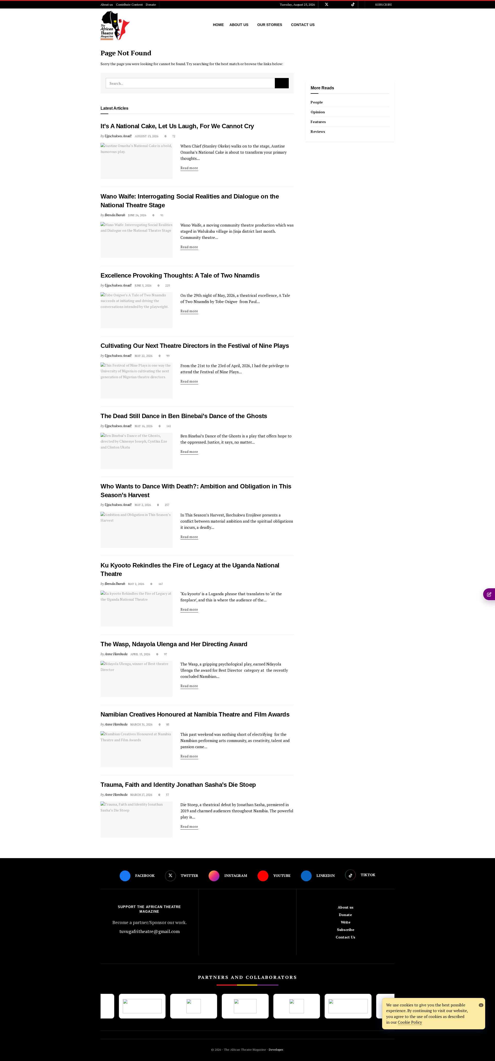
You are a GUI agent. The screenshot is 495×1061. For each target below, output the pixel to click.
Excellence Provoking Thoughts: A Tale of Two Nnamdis (180, 275)
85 (167, 724)
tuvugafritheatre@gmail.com (149, 931)
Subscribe (383, 4)
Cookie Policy (410, 1022)
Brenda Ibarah (115, 214)
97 (165, 654)
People (317, 102)
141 (168, 426)
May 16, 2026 (143, 426)
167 (160, 584)
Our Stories (269, 25)
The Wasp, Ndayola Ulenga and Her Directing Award (174, 644)
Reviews (318, 131)
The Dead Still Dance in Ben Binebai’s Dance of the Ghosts (184, 415)
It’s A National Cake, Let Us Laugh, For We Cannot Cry (177, 126)
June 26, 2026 (137, 215)
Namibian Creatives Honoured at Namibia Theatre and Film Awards (196, 714)
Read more (189, 168)
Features (318, 121)
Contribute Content (129, 4)
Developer (275, 1049)
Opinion (318, 111)
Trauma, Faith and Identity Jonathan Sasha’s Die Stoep (178, 784)
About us (107, 4)
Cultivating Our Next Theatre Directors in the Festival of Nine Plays (195, 345)
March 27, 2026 (141, 795)
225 (167, 285)
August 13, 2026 (146, 136)
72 (173, 136)
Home (218, 25)
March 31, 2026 (141, 724)
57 (167, 795)
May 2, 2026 (143, 505)
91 (161, 215)
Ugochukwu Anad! (118, 135)
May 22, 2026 (143, 356)
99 (167, 356)
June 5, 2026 (143, 285)
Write (345, 922)
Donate (151, 4)
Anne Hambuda (116, 653)
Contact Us (303, 25)
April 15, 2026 (140, 654)
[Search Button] (282, 83)
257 (166, 505)
